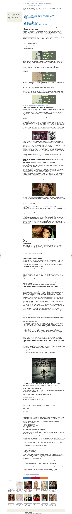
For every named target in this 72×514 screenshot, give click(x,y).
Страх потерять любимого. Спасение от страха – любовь (34, 14)
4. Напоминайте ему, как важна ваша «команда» (34, 21)
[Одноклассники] (44, 478)
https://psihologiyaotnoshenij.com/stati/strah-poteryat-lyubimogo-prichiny (39, 105)
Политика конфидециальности (28, 512)
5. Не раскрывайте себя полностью (31, 22)
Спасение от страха (28, 474)
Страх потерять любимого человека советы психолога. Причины (36, 24)
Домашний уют (33, 474)
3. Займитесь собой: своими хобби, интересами (34, 19)
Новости (35, 5)
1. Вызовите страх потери (30, 17)
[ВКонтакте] (27, 478)
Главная (31, 5)
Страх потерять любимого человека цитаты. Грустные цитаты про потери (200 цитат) (39, 25)
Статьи (39, 5)
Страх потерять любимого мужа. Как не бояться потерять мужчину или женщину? (39, 15)
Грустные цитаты (37, 474)
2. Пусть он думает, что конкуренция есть (32, 18)
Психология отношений (36, 2)
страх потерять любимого (37, 154)
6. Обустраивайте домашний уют (31, 23)
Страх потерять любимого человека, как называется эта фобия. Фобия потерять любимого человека (42, 12)
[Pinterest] (35, 478)
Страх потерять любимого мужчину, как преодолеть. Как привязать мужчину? (38, 16)
